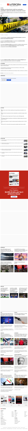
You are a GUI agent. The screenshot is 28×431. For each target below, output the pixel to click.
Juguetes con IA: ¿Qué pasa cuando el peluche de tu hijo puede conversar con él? (20, 387)
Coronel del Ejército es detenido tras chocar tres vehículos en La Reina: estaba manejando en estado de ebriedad (12, 68)
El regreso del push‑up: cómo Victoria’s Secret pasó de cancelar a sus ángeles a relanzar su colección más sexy (7, 351)
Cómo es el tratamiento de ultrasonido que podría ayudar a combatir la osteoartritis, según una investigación (7, 336)
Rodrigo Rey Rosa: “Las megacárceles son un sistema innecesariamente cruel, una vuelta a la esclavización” (20, 371)
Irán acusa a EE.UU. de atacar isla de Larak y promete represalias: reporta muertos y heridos (13, 124)
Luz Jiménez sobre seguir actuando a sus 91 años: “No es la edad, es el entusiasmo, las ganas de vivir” (20, 376)
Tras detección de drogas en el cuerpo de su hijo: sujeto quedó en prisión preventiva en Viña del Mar (14, 121)
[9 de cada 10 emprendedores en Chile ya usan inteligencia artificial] (20, 320)
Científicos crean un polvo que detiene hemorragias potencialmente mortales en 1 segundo (6, 347)
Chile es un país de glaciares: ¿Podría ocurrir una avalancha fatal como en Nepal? (6, 263)
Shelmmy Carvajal (5, 15)
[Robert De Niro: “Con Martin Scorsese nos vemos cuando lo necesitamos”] (20, 361)
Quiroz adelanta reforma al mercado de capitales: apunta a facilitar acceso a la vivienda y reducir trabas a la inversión (20, 326)
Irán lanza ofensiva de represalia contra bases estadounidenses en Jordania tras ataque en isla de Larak (14, 113)
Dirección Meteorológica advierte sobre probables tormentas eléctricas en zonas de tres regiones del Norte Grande (14, 65)
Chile (1, 312)
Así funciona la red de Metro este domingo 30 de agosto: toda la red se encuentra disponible (23, 290)
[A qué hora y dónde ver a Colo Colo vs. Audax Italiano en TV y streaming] (5, 295)
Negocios (15, 312)
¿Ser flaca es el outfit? (17, 389)
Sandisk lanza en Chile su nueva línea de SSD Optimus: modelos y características (7, 370)
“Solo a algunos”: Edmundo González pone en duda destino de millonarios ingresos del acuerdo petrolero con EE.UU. (14, 118)
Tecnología (2, 354)
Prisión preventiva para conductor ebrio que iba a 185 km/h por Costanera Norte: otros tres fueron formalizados (12, 140)
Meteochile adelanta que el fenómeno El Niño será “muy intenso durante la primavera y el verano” (7, 251)
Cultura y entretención (17, 354)
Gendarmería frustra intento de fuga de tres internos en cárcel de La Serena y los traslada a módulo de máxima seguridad (12, 143)
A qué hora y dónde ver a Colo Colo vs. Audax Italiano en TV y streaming (5, 290)
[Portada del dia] (14, 185)
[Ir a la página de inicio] (14, 5)
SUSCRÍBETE (14, 196)
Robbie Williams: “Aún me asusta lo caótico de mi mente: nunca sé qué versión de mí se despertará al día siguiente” (20, 367)
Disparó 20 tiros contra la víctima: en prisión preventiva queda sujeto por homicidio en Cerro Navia (13, 110)
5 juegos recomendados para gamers (19, 263)
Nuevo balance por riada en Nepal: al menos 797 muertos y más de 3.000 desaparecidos (7, 387)
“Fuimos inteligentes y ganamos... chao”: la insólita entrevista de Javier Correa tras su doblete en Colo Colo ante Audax (20, 347)
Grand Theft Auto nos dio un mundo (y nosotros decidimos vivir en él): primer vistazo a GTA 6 (20, 250)
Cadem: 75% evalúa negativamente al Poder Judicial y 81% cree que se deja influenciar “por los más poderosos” (7, 314)
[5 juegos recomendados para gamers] (20, 268)
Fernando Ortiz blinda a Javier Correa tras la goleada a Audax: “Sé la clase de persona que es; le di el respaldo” (20, 335)
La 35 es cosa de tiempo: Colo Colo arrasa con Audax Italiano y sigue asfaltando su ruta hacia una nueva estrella (20, 351)
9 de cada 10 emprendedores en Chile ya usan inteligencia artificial (20, 314)
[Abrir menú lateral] (1, 4)
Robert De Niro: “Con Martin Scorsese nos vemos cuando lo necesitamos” (20, 356)
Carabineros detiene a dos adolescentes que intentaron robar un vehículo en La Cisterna (14, 70)
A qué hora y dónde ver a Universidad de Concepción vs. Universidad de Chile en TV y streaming (14, 290)
